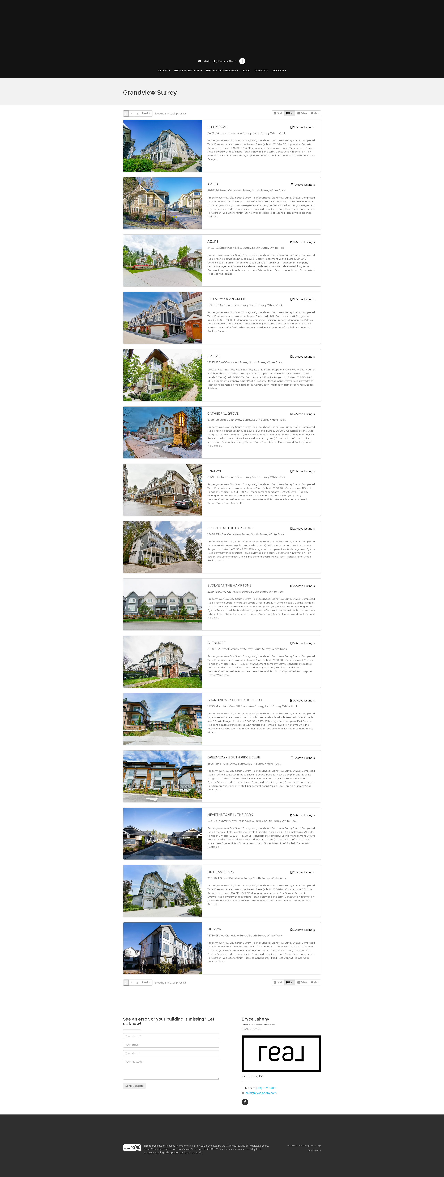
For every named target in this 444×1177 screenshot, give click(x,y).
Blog (246, 70)
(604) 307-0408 (225, 61)
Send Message (134, 1085)
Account (279, 70)
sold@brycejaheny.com (261, 1093)
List (291, 113)
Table (303, 113)
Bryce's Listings (187, 70)
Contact (261, 70)
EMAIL (205, 61)
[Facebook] (242, 61)
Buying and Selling (221, 70)
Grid (279, 113)
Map (316, 113)
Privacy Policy (314, 1150)
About (163, 70)
